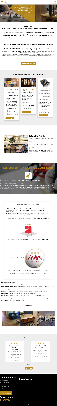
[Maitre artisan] (28, 231)
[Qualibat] (34, 258)
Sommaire (43, 404)
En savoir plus (10, 118)
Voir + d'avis (28, 368)
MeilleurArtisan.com (19, 404)
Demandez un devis (6, 393)
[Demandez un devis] (51, 2)
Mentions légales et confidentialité (31, 404)
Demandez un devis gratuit (28, 63)
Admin (39, 404)
